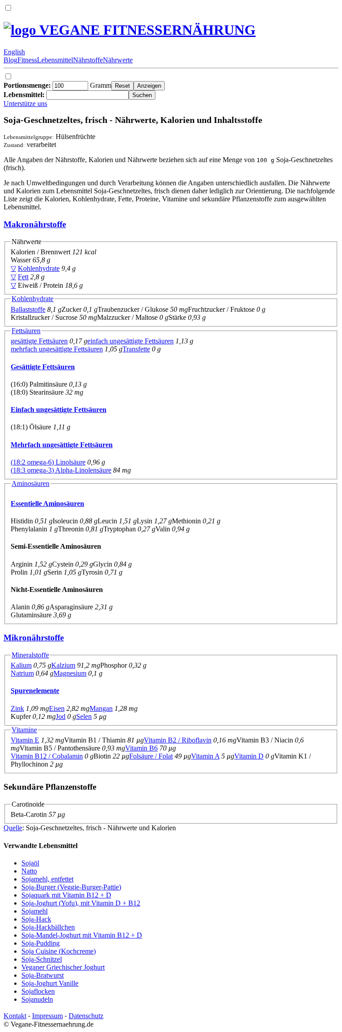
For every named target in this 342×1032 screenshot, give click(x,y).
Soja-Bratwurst (42, 975)
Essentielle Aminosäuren (47, 503)
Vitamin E (25, 740)
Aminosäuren (30, 483)
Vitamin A (205, 756)
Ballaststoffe (28, 309)
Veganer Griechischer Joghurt (63, 967)
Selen (84, 716)
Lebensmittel (55, 60)
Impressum (47, 1016)
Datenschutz (86, 1016)
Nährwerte (118, 60)
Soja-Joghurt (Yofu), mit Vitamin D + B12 (80, 903)
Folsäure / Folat (151, 756)
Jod (60, 716)
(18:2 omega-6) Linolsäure (48, 462)
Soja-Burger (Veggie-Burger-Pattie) (71, 887)
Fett (23, 277)
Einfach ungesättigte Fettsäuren (58, 409)
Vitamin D (249, 756)
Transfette (136, 349)
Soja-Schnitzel (41, 959)
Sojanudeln (37, 999)
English (14, 52)
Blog (10, 60)
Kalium (21, 665)
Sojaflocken (38, 991)
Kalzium (63, 665)
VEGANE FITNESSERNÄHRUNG (146, 30)
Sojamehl (34, 911)
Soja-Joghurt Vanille (49, 983)
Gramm (57, 85)
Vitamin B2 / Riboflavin (178, 740)
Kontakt (15, 1016)
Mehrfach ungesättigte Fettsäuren (62, 445)
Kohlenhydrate (39, 268)
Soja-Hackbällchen (48, 927)
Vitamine (24, 730)
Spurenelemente (35, 690)
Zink (17, 708)
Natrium (22, 673)
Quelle (13, 828)
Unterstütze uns (25, 103)
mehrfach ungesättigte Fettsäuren (57, 349)
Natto (29, 871)
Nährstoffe (88, 60)
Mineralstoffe (30, 655)
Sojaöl (30, 863)
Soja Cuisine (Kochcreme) (58, 951)
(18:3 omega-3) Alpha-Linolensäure (61, 470)
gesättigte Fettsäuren (39, 341)
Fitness (27, 60)
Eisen (57, 708)
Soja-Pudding (40, 943)
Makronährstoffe (35, 224)
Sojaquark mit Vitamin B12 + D (66, 895)
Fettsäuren (26, 330)
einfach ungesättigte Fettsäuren (130, 341)
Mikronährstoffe (34, 637)
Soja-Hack (36, 919)
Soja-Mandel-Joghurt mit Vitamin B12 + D (81, 935)
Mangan (101, 708)
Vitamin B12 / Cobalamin (47, 756)
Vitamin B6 (141, 748)
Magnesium (69, 673)
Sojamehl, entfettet (47, 879)
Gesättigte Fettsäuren (43, 367)
